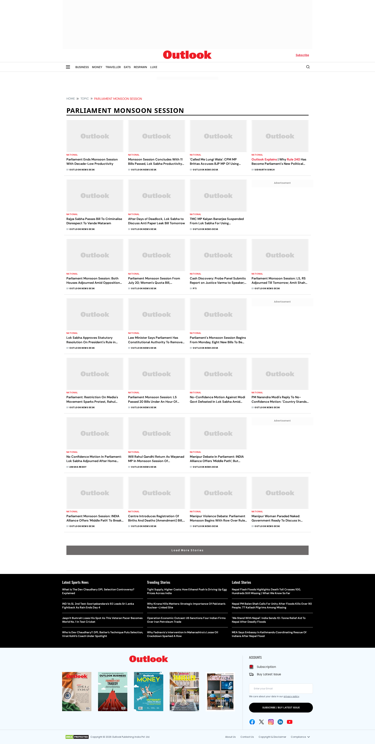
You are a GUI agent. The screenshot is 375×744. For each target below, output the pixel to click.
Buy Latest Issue (269, 674)
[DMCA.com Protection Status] (77, 737)
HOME (70, 99)
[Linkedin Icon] (280, 722)
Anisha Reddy (77, 467)
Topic (84, 99)
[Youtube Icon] (290, 722)
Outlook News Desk (82, 169)
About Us (230, 737)
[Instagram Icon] (271, 722)
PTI (195, 288)
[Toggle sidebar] (68, 67)
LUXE (153, 67)
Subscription (266, 667)
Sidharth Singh (264, 169)
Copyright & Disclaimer (272, 737)
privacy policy (291, 696)
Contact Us (247, 737)
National (72, 155)
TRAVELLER (113, 67)
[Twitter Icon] (261, 722)
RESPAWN (140, 67)
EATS (127, 67)
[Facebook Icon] (252, 722)
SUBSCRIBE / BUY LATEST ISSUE (281, 707)
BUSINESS (82, 67)
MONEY (97, 67)
